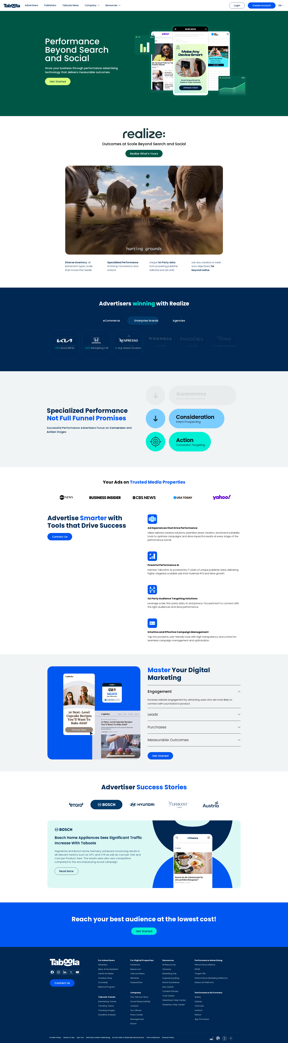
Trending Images (106, 1010)
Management (137, 1019)
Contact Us (60, 537)
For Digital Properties (142, 960)
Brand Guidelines (170, 982)
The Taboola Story (139, 997)
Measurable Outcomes (168, 739)
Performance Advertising (208, 960)
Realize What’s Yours (144, 153)
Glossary (166, 969)
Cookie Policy (55, 1037)
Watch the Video (203, 248)
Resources (111, 5)
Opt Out (80, 1037)
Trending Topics (106, 1005)
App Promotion (202, 1019)
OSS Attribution (153, 1037)
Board (133, 1023)
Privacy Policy (168, 1037)
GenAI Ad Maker (106, 973)
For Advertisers (106, 960)
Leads (153, 714)
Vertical (198, 1010)
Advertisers (31, 5)
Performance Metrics (205, 964)
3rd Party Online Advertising (98, 1037)
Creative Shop (105, 978)
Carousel (199, 1005)
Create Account (261, 5)
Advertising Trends (107, 1001)
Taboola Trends (106, 997)
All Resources (169, 964)
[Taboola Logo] (12, 5)
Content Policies (170, 991)
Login (237, 5)
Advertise (102, 964)
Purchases (157, 727)
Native (198, 997)
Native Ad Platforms (204, 982)
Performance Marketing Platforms (211, 978)
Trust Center (168, 995)
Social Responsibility (140, 1001)
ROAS (197, 969)
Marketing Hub (169, 973)
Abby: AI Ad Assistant (108, 969)
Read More (66, 871)
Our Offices (135, 1010)
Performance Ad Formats (208, 992)
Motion (198, 1014)
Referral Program (106, 986)
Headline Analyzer (107, 1014)
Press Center (136, 1014)
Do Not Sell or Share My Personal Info (128, 1037)
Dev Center (168, 986)
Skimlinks (134, 978)
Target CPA (200, 973)
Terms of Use (68, 1037)
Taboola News (70, 5)
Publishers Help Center (173, 1004)
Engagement (160, 691)
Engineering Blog (170, 978)
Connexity (103, 982)
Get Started (58, 81)
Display (198, 1001)
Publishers (50, 5)
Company (90, 5)
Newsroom (135, 969)
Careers (134, 1005)
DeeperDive (136, 982)
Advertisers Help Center (174, 1000)
